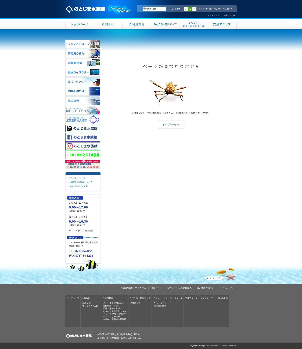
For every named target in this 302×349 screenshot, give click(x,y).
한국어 (229, 9)
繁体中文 (221, 9)
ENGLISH (203, 9)
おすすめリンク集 (79, 186)
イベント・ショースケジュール (193, 24)
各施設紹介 (135, 303)
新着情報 (86, 303)
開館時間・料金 (110, 306)
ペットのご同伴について (114, 314)
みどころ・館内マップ (165, 24)
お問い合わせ (229, 15)
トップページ (79, 24)
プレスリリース (77, 178)
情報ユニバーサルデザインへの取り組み (171, 288)
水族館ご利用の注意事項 (114, 319)
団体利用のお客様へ (112, 308)
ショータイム (160, 303)
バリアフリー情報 (111, 316)
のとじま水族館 (98, 12)
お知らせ (108, 24)
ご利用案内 (137, 24)
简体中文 (212, 9)
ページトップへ (221, 273)
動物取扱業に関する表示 (133, 288)
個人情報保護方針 (205, 288)
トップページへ (171, 124)
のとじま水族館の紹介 (113, 303)
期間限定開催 (160, 306)
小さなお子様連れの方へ (114, 311)
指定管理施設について (81, 182)
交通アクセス (222, 24)
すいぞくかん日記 (90, 306)
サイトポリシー (227, 288)
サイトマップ (213, 15)
